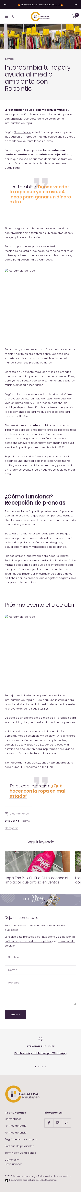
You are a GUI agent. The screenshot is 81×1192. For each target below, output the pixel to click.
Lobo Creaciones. (48, 1180)
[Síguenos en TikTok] (66, 1122)
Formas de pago (16, 1126)
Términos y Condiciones (20, 1153)
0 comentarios (19, 813)
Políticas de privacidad (19, 1146)
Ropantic (57, 354)
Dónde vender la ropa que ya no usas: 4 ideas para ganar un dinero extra (40, 194)
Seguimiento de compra (21, 1139)
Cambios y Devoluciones (13, 1162)
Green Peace (22, 132)
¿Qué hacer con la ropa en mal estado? (37, 791)
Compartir (11, 828)
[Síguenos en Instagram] (57, 1122)
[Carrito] (74, 16)
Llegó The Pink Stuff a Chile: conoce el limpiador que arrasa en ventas (36, 880)
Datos (9, 58)
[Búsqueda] (14, 16)
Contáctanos (13, 1119)
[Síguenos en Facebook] (48, 1122)
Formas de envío (16, 1132)
